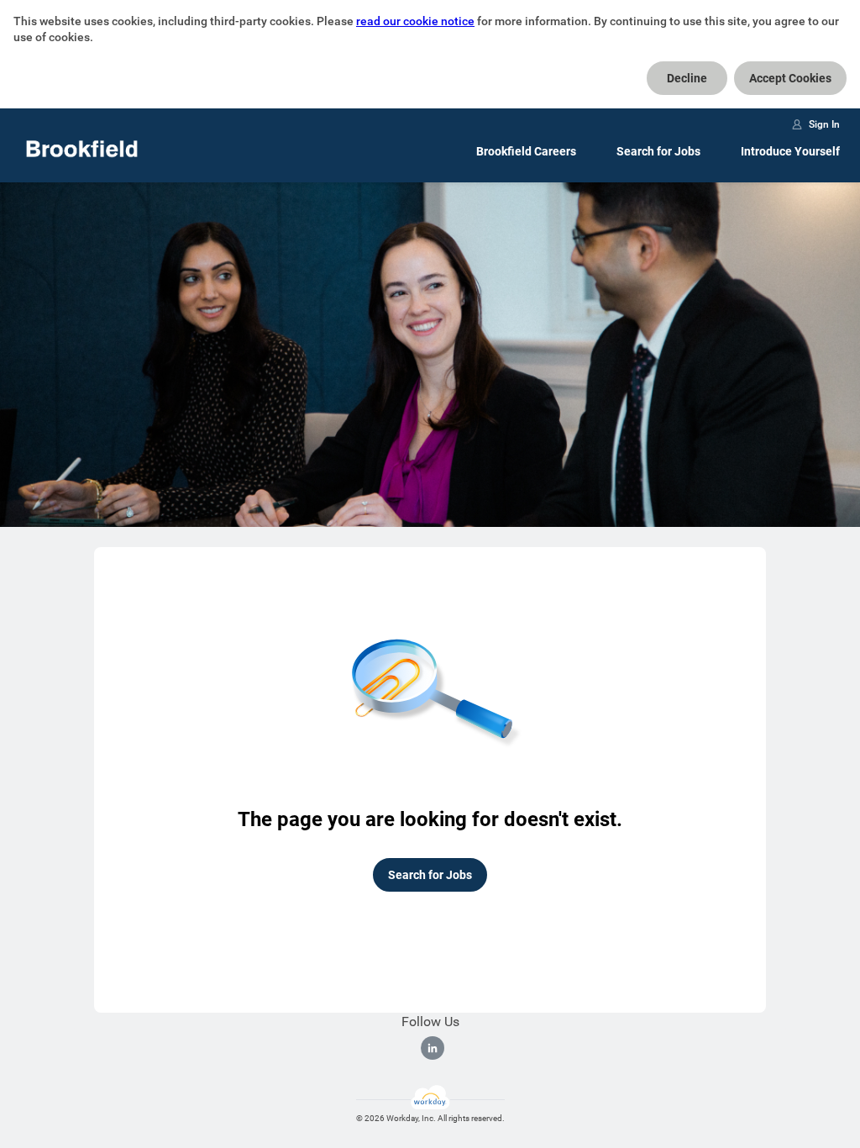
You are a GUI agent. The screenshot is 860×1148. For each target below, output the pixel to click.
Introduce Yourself (790, 151)
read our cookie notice (415, 21)
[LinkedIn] (432, 1048)
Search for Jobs (658, 151)
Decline (687, 78)
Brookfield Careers (526, 151)
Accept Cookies (790, 78)
